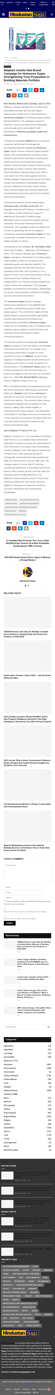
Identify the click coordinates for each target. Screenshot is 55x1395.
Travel (6, 1139)
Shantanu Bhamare (31, 1322)
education (6, 1281)
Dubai (45, 1277)
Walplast (22, 511)
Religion (7, 1120)
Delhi (21, 1277)
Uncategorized (10, 1143)
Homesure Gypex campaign (29, 503)
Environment (9, 1072)
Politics (7, 1109)
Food (6, 1083)
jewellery (28, 1296)
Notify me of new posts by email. (20, 919)
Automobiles (9, 1057)
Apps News (8, 1050)
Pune (4, 1318)
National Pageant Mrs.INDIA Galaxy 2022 (17, 1314)
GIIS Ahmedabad (43, 1281)
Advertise (10, 2)
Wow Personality (11, 1150)
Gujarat (6, 1288)
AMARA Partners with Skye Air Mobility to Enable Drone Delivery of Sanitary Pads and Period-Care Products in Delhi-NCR (26, 634)
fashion (31, 1281)
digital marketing (33, 1277)
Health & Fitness (11, 1090)
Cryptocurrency (9, 1277)
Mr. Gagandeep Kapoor (11, 1307)
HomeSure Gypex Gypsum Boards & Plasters (21, 507)
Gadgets (7, 1087)
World (6, 1146)
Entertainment (10, 1068)
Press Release (10, 1113)
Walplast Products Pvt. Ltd (15, 514)
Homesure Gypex (11, 503)
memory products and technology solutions (19, 1303)
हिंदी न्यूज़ (53, 4)
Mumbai (34, 1311)
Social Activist (8, 1325)
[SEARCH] (48, 1026)
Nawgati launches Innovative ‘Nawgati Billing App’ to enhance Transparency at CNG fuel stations (32, 1175)
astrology (8, 1053)
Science (7, 1124)
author (26, 1270)
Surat (20, 1325)
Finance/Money (10, 1079)
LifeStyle (7, 1094)
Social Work (9, 1128)
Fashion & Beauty (11, 1076)
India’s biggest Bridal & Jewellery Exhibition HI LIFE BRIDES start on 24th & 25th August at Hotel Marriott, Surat (33, 1236)
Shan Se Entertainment (11, 1322)
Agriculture (8, 1046)
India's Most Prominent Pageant (14, 1292)
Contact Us (18, 4)
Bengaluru (48, 1270)
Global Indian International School (29, 1285)
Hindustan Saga (11, 84)
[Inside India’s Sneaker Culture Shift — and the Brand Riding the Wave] (10, 980)
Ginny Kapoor (8, 1285)
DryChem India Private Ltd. (29, 500)
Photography (9, 1105)
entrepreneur (19, 1281)
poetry (38, 1314)
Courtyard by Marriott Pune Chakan (25, 1274)
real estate (14, 1318)
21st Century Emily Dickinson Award (16, 1266)
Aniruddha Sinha (11, 500)
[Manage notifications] (49, 1389)
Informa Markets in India (12, 1296)
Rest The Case (28, 1318)
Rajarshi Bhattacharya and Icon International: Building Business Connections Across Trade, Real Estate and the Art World (26, 847)
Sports (7, 1131)
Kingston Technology (43, 1296)
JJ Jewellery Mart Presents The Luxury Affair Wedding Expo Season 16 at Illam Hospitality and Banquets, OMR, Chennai (27, 543)
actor (35, 1266)
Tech (6, 1135)
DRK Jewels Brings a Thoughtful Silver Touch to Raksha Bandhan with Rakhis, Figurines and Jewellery (34, 1010)
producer (48, 1314)
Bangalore (36, 1270)
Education (8, 1064)
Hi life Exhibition (19, 1288)
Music (6, 1098)
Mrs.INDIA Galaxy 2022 (10, 1311)
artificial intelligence (11, 1270)
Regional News (10, 1116)
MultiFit (25, 1311)
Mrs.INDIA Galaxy (29, 1307)
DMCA (25, 2)
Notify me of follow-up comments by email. (25, 912)
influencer (34, 1292)
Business (7, 66)
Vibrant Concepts (33, 1325)
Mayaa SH (16, 1299)
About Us (2, 4)
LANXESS (6, 1299)
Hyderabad (32, 1288)
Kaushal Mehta (10, 511)
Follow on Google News (43, 4)
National (7, 1102)
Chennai (6, 1274)
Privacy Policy (32, 4)
